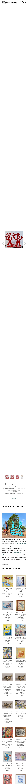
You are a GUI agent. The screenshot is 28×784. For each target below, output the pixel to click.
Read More (5, 564)
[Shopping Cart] (20, 2)
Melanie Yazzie (21, 544)
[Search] (23, 2)
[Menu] (25, 2)
